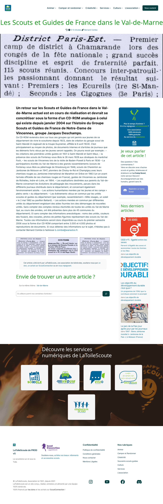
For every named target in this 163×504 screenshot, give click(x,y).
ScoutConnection (57, 489)
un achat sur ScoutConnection (40, 266)
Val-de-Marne (42, 285)
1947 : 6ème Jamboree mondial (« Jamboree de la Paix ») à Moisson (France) (133, 334)
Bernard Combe (90, 30)
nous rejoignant (64, 266)
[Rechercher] (106, 293)
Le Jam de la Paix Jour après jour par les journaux (134, 327)
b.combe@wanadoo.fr (66, 230)
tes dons (31, 489)
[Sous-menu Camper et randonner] (82, 8)
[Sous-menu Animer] (55, 8)
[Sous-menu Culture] (122, 8)
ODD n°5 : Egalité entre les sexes (134, 241)
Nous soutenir (150, 8)
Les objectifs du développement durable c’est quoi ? (133, 285)
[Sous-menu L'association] (139, 8)
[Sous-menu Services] (110, 8)
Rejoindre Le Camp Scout (137, 190)
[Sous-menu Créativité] (96, 8)
